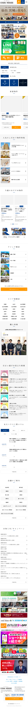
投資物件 (18, 72)
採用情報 (20, 681)
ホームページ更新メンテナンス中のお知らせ (10, 578)
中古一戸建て (13, 70)
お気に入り (19, 2)
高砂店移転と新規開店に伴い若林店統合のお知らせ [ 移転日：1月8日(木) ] (14, 553)
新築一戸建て (5, 70)
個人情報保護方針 (11, 703)
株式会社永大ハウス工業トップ (14, 676)
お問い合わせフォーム (14, 289)
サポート (15, 679)
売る (22, 58)
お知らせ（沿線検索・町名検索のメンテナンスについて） (13, 563)
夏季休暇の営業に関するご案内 (7, 540)
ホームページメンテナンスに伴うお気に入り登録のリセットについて (14, 568)
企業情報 (15, 681)
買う (7, 679)
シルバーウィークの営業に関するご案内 (9, 536)
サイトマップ (17, 703)
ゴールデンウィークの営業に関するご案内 (10, 544)
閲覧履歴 (22, 2)
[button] (8, 22)
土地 (12, 72)
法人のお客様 (14, 683)
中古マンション (5, 72)
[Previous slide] (2, 343)
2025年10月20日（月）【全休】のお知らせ (10, 573)
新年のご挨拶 (4, 548)
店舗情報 (20, 679)
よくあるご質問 (9, 681)
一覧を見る (14, 471)
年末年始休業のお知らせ (6, 559)
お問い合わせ (6, 127)
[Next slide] (25, 343)
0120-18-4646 (17, 695)
